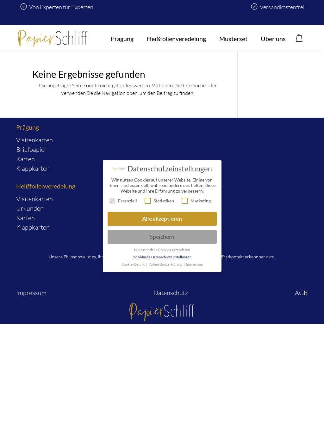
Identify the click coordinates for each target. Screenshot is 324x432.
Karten (25, 159)
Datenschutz (170, 293)
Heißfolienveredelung (176, 38)
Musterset (233, 38)
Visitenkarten (34, 140)
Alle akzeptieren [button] (162, 218)
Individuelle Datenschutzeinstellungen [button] (162, 257)
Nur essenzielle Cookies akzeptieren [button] (162, 250)
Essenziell (127, 200)
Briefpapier (31, 149)
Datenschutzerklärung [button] (165, 264)
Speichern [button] (162, 236)
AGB (301, 293)
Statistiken (163, 200)
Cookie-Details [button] (134, 264)
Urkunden (30, 208)
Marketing (200, 200)
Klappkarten (33, 168)
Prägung (122, 38)
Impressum (31, 293)
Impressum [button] (194, 264)
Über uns (273, 38)
